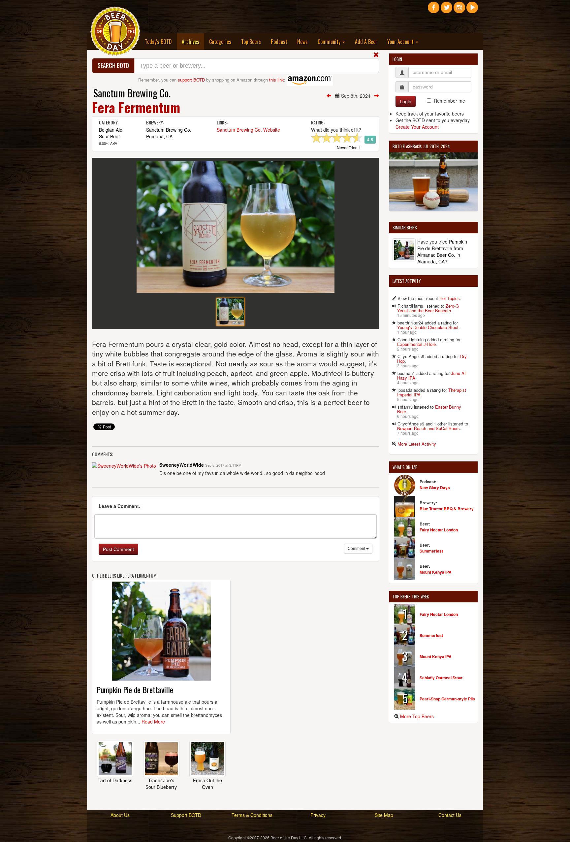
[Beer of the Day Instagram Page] (459, 10)
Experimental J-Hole (416, 344)
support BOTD (191, 80)
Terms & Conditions (252, 815)
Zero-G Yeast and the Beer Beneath (428, 308)
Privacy (318, 815)
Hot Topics (449, 298)
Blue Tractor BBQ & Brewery (447, 509)
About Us (120, 815)
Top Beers (251, 42)
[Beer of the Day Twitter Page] (446, 10)
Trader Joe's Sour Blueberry (161, 783)
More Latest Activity (416, 444)
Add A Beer (366, 42)
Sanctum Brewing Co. (132, 92)
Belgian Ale (110, 129)
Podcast (279, 42)
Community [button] (330, 42)
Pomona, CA (159, 136)
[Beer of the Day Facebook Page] (433, 10)
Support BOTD (186, 815)
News (302, 42)
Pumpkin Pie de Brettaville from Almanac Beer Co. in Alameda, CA (442, 251)
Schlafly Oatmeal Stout (441, 678)
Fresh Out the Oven (207, 783)
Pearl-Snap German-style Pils (447, 699)
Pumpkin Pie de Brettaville (135, 689)
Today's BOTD (158, 42)
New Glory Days (435, 487)
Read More (153, 721)
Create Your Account (417, 126)
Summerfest (431, 551)
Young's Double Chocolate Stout (428, 327)
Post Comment (118, 549)
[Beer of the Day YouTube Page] (472, 10)
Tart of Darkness (115, 780)
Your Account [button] (401, 42)
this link (276, 80)
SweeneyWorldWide (181, 464)
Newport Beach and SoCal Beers (428, 428)
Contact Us (449, 815)
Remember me (449, 100)
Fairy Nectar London (439, 530)
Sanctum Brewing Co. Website (248, 129)
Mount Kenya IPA (436, 572)
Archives (193, 41)
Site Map (384, 815)
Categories (220, 42)
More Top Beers (417, 716)
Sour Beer (109, 136)
